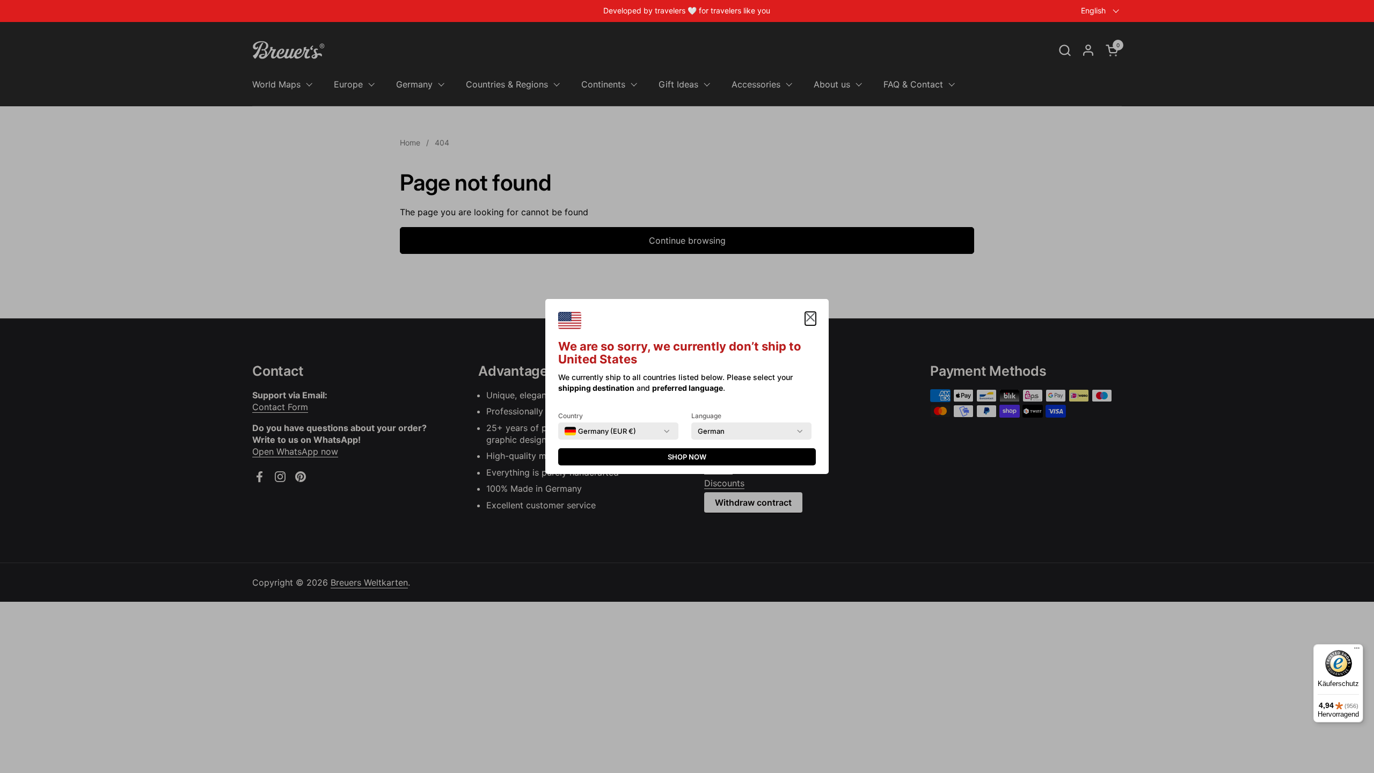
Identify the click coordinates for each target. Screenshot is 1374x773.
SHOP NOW (687, 457)
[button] (810, 318)
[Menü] (1356, 650)
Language (706, 416)
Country (570, 416)
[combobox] (600, 431)
